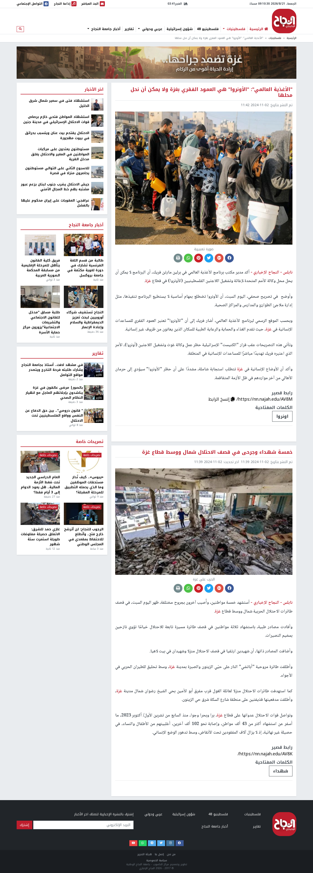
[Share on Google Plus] (219, 258)
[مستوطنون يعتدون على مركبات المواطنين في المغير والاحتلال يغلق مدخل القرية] (97, 153)
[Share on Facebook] (229, 258)
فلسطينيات (235, 29)
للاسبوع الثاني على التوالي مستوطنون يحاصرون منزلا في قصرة (57, 171)
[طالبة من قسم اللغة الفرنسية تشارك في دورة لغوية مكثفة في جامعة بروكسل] (83, 245)
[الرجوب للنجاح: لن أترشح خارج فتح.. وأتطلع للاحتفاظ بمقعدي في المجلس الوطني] (83, 514)
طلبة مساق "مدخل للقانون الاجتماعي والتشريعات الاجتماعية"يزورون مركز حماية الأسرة (41, 322)
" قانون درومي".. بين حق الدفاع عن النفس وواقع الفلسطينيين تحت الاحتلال (54, 415)
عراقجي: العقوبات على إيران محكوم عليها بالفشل (55, 203)
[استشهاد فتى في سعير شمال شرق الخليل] (97, 104)
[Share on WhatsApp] (188, 258)
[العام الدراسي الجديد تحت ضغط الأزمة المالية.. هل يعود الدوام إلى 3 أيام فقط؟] (40, 462)
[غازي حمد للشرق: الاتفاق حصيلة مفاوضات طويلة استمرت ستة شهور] (40, 514)
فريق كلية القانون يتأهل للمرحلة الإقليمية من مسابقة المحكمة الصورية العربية (40, 268)
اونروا (282, 416)
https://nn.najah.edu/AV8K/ (265, 754)
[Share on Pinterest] (198, 258)
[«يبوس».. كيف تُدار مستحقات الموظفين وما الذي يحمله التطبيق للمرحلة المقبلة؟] (83, 462)
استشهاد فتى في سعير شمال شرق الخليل (59, 103)
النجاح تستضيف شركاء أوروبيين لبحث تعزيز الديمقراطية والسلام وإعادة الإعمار (85, 320)
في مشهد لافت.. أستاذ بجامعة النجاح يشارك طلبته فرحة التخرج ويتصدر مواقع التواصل (52, 370)
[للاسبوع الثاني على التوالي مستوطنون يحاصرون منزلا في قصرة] (97, 172)
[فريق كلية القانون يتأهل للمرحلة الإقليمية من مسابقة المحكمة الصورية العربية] (40, 245)
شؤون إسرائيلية (180, 29)
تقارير (129, 29)
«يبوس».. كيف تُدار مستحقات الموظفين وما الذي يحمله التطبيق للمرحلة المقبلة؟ (84, 485)
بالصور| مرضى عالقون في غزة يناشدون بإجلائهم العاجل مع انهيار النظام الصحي (54, 392)
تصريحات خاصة (89, 442)
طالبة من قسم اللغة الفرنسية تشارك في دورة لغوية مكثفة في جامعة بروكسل (85, 268)
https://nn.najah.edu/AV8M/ (264, 399)
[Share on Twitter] (208, 258)
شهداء (280, 771)
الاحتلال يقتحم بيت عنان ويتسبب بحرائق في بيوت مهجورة (57, 136)
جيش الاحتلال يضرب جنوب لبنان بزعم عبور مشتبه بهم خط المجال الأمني (55, 187)
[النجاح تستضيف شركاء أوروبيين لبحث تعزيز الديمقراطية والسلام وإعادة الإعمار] (83, 297)
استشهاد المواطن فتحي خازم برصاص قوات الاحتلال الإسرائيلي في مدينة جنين (56, 119)
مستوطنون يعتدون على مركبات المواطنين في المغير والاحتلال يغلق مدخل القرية (60, 154)
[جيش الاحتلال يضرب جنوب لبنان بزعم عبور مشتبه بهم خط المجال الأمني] (97, 188)
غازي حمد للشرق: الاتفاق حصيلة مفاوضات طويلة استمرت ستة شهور (40, 537)
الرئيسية (291, 38)
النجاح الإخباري (284, 21)
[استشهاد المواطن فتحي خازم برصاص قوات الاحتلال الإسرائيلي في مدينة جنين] (97, 120)
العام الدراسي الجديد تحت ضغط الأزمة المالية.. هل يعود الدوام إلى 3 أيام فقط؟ (40, 485)
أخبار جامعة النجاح (105, 29)
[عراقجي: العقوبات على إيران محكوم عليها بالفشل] (97, 204)
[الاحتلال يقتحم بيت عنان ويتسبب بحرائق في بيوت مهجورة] (97, 137)
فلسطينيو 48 (208, 29)
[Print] (178, 258)
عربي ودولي (151, 29)
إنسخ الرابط (219, 399)
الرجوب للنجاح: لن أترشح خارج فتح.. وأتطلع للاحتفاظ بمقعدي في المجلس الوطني (83, 537)
